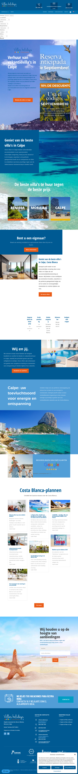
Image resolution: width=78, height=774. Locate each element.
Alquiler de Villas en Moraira (66, 722)
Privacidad (36, 770)
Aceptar (44, 767)
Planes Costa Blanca (59, 11)
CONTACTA (65, 699)
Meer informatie (31, 250)
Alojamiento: (3, 26)
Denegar (57, 767)
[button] (75, 754)
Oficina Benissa (43, 720)
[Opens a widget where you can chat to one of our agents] (6, 771)
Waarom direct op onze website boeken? (17, 515)
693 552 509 (42, 728)
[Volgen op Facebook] (5, 733)
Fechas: (2, 15)
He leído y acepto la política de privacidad (54, 657)
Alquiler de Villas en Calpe (66, 724)
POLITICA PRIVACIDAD (55, 674)
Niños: (2, 34)
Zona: (1, 21)
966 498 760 (42, 724)
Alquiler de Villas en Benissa (66, 719)
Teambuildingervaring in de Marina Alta (38, 556)
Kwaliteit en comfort (20, 371)
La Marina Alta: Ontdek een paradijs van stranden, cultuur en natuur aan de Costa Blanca (38, 516)
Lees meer (12, 529)
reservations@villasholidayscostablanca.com (44, 742)
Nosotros (45, 11)
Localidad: (3, 17)
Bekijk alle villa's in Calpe (23, 100)
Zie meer (39, 605)
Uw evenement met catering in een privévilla (17, 584)
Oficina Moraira (43, 734)
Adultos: (2, 30)
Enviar (55, 660)
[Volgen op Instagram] (8, 733)
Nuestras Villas (4, 11)
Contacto (66, 11)
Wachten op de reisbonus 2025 (60, 549)
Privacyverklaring (57, 771)
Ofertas (12, 11)
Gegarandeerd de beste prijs (29, 320)
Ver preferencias (69, 767)
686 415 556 (42, 739)
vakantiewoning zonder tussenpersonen (15, 548)
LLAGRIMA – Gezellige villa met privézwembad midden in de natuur (60, 516)
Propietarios (50, 11)
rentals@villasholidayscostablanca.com (44, 731)
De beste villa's (45, 294)
